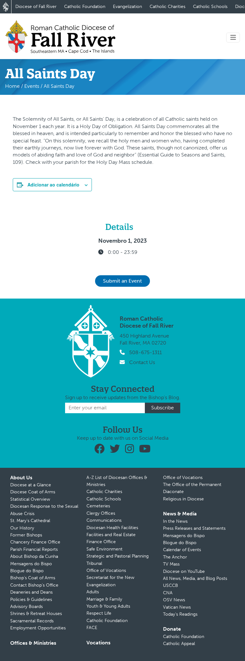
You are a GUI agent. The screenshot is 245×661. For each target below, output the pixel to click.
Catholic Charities (167, 6)
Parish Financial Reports (34, 549)
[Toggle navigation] (233, 37)
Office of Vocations (106, 570)
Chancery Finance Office (35, 542)
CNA (168, 593)
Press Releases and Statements (194, 528)
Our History (22, 528)
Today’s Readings (180, 614)
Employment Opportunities (38, 628)
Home (12, 86)
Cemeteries (98, 506)
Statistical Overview (30, 499)
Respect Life (98, 613)
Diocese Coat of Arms (32, 492)
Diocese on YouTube (184, 571)
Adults (92, 592)
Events (31, 86)
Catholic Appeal (179, 643)
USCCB (170, 585)
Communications (104, 520)
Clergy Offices (100, 513)
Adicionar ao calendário (53, 184)
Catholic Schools (210, 6)
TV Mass (171, 564)
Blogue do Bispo (27, 571)
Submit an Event (122, 281)
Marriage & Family (104, 599)
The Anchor (175, 557)
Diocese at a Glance (30, 485)
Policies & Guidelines (31, 599)
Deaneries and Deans (31, 592)
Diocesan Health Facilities (112, 527)
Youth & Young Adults (108, 606)
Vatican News (177, 607)
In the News (175, 521)
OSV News (174, 600)
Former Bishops (26, 535)
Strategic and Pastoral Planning (117, 556)
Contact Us (142, 362)
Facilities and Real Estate (111, 534)
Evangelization (127, 6)
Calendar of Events (182, 549)
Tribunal (94, 563)
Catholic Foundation (84, 6)
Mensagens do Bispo (31, 563)
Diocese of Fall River (35, 6)
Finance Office (101, 541)
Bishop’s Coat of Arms (32, 578)
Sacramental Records (32, 621)
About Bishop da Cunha (34, 556)
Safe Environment (104, 549)
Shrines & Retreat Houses (36, 613)
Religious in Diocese (183, 499)
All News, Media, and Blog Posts (195, 578)
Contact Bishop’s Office (34, 585)
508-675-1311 (145, 352)
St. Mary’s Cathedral (30, 520)
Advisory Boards (26, 606)
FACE (91, 627)
